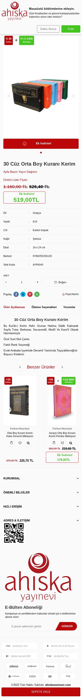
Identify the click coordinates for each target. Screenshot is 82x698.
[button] (41, 152)
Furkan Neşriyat (19, 428)
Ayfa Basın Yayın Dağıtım (20, 171)
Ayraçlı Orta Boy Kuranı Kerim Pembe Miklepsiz (62, 435)
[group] (41, 92)
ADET (6, 275)
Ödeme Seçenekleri (44, 307)
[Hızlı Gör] (28, 443)
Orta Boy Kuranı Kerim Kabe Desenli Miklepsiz (19, 435)
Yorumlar (69, 307)
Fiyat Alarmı (72, 294)
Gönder (67, 626)
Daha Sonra (48, 29)
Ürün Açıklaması (14, 307)
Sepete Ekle (40, 691)
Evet (71, 29)
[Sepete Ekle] (11, 443)
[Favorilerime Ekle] (20, 443)
